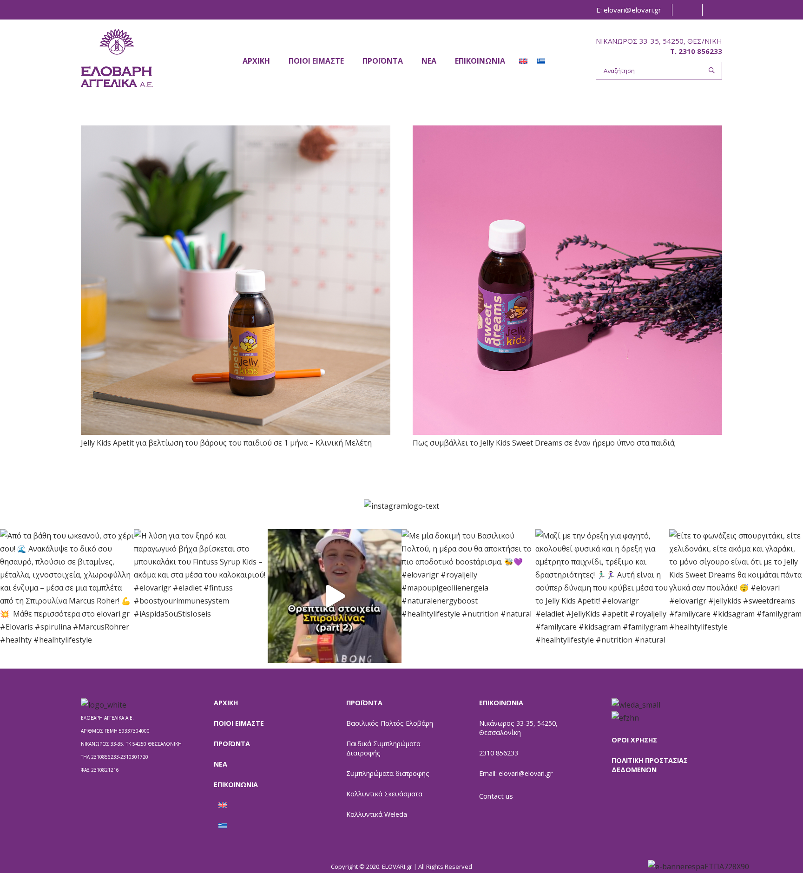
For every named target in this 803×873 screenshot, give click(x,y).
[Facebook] (686, 10)
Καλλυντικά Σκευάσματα (384, 793)
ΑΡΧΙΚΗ (226, 702)
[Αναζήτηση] (712, 71)
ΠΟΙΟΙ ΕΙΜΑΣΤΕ (239, 723)
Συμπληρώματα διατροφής (387, 773)
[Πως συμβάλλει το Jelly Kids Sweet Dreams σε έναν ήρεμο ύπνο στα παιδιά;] (567, 280)
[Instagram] (716, 10)
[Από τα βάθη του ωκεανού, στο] (67, 596)
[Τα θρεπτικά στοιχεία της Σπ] (335, 596)
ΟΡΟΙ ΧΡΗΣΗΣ (634, 739)
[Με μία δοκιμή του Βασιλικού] (468, 596)
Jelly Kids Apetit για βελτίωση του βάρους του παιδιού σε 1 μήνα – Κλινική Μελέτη (226, 443)
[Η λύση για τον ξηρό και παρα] (201, 596)
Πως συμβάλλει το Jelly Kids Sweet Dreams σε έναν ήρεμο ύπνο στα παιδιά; (544, 443)
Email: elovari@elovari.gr (516, 773)
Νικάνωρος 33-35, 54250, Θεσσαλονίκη (518, 728)
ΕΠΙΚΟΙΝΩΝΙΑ (236, 784)
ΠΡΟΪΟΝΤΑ (232, 743)
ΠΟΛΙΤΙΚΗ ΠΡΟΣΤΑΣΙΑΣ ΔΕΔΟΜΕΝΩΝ (650, 765)
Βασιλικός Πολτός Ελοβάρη (389, 723)
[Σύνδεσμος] (117, 57)
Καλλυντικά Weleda (376, 814)
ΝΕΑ (220, 764)
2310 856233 (498, 752)
